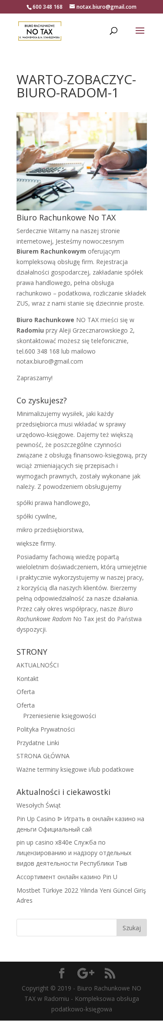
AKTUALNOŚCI (38, 665)
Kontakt (28, 678)
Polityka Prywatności (46, 729)
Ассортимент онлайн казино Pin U (67, 877)
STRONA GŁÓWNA (43, 756)
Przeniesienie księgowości (59, 716)
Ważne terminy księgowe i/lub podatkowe (75, 769)
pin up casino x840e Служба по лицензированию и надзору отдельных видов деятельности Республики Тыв (74, 852)
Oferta (26, 692)
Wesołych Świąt (39, 805)
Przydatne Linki (38, 743)
